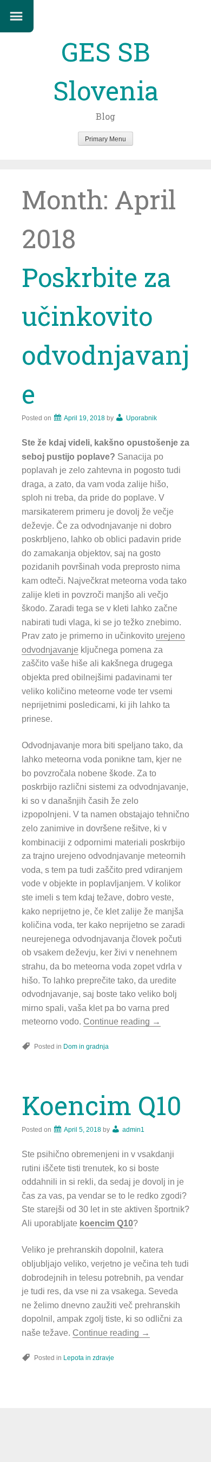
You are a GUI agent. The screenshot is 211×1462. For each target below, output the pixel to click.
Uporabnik (141, 418)
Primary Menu (105, 139)
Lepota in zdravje (88, 1358)
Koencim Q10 (101, 1105)
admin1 (133, 1129)
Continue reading (122, 1021)
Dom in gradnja (86, 1046)
